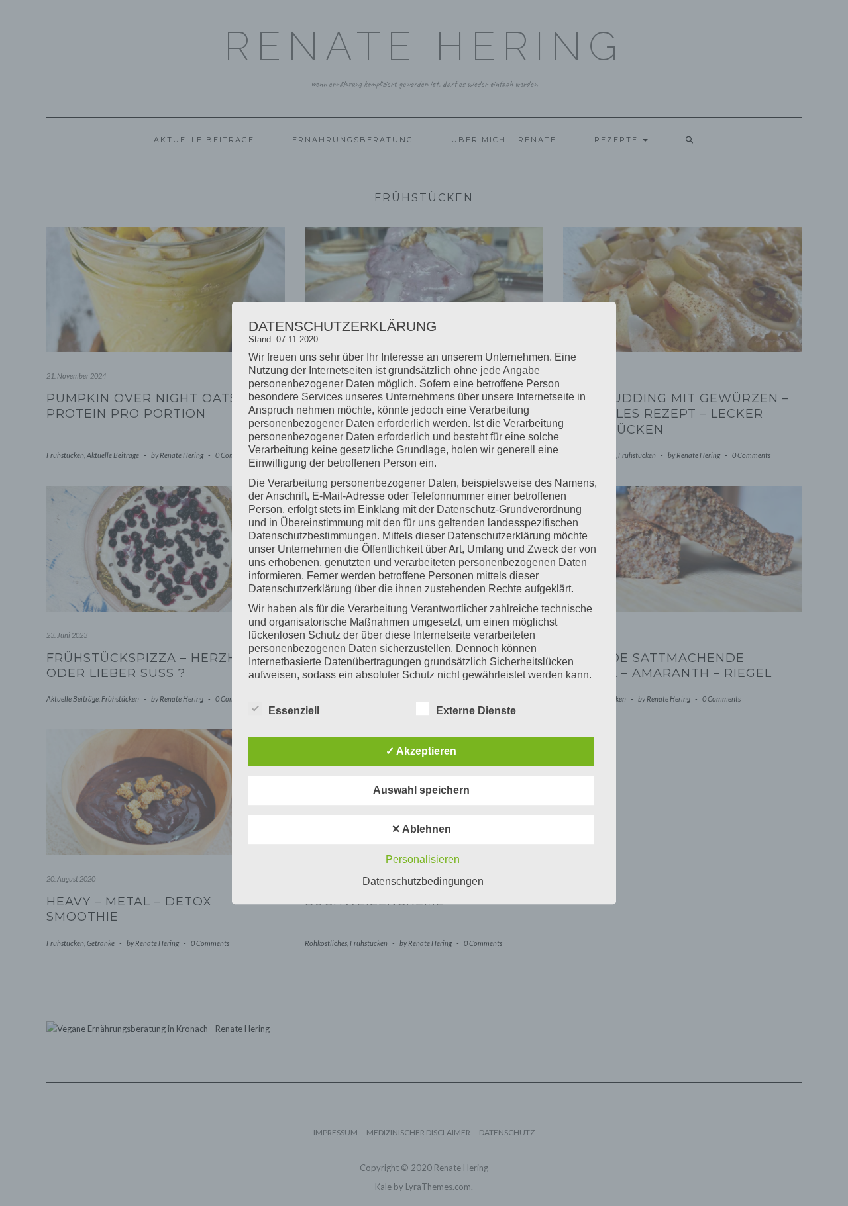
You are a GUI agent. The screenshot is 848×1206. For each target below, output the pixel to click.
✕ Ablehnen (421, 829)
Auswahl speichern (421, 790)
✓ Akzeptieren (421, 751)
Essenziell (293, 710)
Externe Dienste (476, 710)
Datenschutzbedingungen (423, 881)
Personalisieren (423, 859)
